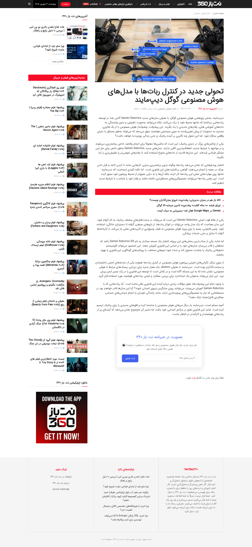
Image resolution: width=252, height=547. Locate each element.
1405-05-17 (57, 54)
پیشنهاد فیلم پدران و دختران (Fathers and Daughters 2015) (47, 224)
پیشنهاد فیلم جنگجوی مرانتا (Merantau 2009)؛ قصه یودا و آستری (48, 265)
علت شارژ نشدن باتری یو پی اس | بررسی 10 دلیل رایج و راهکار (46, 29)
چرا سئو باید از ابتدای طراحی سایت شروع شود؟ (48, 48)
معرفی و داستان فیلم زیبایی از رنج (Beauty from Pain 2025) (48, 303)
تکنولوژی (181, 4)
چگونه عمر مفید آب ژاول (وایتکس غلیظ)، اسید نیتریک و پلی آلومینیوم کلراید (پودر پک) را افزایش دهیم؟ (126, 496)
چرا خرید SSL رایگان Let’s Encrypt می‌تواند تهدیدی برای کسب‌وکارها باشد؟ (126, 517)
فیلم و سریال (164, 4)
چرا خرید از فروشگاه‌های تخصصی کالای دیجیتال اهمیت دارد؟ (126, 508)
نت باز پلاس (145, 4)
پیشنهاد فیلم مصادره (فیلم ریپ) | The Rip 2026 (46, 109)
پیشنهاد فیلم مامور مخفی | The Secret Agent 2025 (47, 128)
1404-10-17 (58, 230)
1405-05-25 (57, 35)
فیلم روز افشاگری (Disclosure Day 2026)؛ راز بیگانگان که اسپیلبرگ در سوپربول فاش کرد (48, 91)
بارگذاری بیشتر (57, 61)
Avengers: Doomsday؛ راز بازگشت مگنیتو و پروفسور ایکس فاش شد (47, 285)
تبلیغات (65, 4)
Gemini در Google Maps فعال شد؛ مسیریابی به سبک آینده (188, 211)
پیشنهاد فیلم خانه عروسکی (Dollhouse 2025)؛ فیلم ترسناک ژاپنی (47, 245)
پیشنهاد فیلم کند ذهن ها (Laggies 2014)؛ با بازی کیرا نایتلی (49, 168)
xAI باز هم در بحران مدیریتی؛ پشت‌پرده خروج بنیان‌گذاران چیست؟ (184, 200)
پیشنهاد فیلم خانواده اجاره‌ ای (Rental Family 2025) (48, 147)
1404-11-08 (58, 176)
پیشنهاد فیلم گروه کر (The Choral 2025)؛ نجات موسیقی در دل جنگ (46, 342)
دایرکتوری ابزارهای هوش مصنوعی (119, 4)
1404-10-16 (58, 309)
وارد (194, 378)
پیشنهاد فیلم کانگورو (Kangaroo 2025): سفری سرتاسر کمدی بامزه (47, 205)
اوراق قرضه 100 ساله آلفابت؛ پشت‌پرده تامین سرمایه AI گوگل (188, 205)
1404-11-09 (58, 153)
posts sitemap (61, 489)
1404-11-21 (58, 99)
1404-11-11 (58, 115)
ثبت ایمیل (130, 360)
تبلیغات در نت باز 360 (61, 477)
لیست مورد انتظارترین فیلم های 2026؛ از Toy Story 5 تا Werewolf (47, 362)
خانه (190, 4)
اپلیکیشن (91, 4)
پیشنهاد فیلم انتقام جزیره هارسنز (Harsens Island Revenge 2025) (46, 186)
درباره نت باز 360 (61, 483)
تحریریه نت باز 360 (208, 109)
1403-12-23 (186, 109)
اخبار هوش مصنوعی (201, 13)
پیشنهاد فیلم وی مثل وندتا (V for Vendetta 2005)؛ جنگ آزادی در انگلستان (46, 323)
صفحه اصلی (218, 13)
